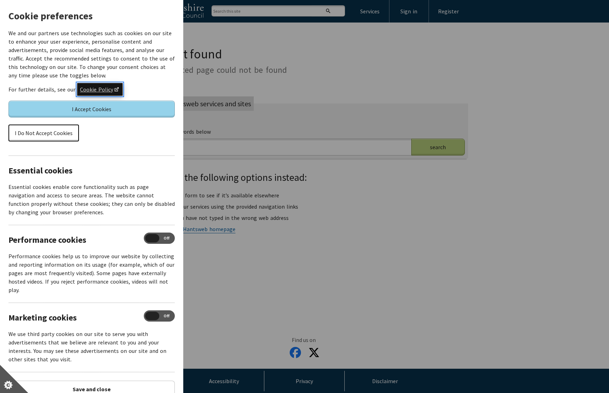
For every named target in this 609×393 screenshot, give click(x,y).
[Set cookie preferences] (14, 379)
